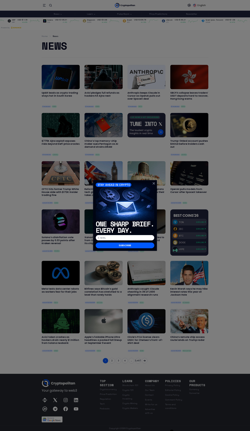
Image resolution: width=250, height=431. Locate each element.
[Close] (153, 183)
